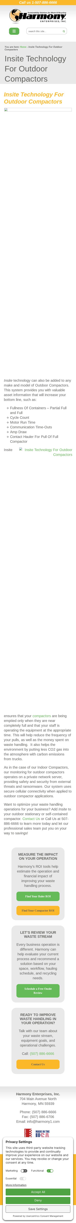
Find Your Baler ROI (38, 896)
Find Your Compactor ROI (38, 910)
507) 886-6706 (42, 1117)
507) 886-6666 (44, 1112)
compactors (42, 716)
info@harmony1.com (43, 1121)
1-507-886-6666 (44, 2)
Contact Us (31, 819)
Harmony (38, 16)
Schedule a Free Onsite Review (38, 990)
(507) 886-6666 (42, 1054)
